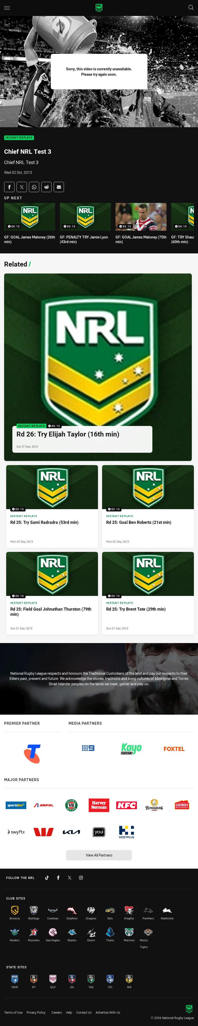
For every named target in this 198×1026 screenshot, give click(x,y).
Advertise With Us (108, 1012)
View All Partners (99, 855)
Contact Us (84, 1012)
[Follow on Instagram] (81, 877)
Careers (57, 1012)
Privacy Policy (36, 1012)
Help (69, 1012)
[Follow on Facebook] (58, 877)
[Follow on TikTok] (47, 877)
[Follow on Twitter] (70, 877)
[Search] (191, 8)
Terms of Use (13, 1012)
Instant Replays (19, 138)
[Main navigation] (7, 8)
